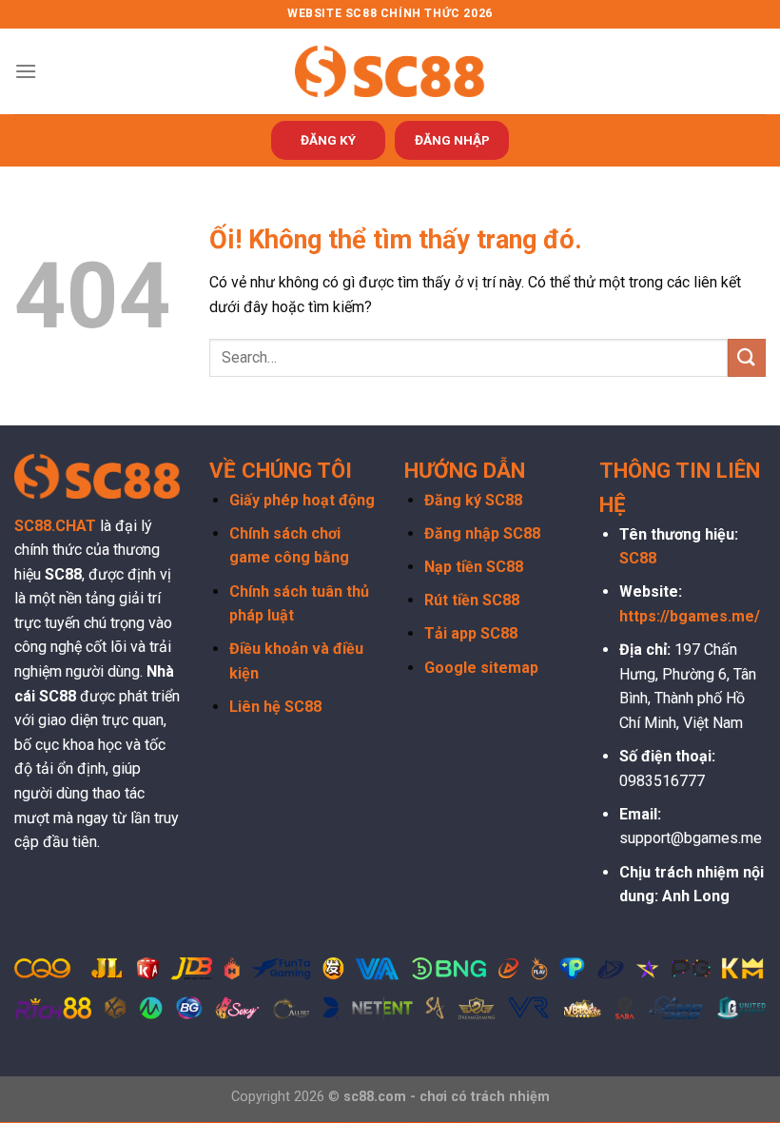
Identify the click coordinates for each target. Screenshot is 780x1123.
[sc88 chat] (390, 71)
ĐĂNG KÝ (328, 140)
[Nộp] (747, 357)
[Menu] (25, 71)
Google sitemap (481, 668)
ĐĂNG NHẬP (452, 140)
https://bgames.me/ (689, 616)
